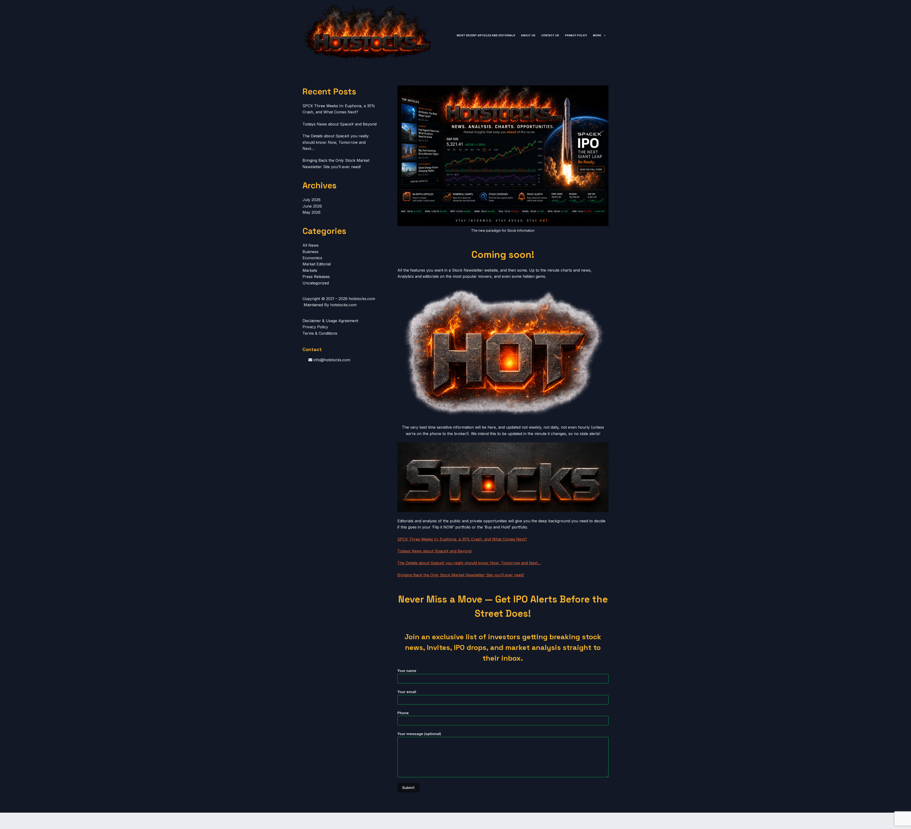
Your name (406, 670)
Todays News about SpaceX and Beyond (434, 551)
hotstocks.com (362, 298)
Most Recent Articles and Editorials (486, 35)
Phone (403, 713)
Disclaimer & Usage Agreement (330, 320)
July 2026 (311, 199)
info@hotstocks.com (331, 359)
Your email (406, 692)
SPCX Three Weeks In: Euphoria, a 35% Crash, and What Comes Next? (462, 539)
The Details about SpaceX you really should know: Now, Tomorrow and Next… (469, 562)
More (597, 35)
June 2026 (312, 206)
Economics (312, 257)
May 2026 (311, 212)
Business (310, 251)
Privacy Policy (576, 35)
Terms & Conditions (319, 333)
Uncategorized (315, 283)
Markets (309, 270)
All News (310, 245)
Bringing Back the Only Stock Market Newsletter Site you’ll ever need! (460, 575)
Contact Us (550, 35)
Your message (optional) (419, 734)
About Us (528, 35)
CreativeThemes (385, 821)
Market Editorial (316, 264)
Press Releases (316, 276)
